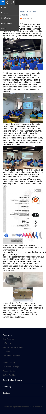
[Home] (7, 2)
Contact (6, 393)
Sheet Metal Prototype (11, 367)
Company (7, 386)
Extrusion (6, 351)
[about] (12, 2)
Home (3, 8)
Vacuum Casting (9, 362)
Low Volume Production (11, 356)
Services (4, 13)
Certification (6, 18)
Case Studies (6, 23)
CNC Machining (8, 339)
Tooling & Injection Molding (12, 347)
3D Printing (7, 343)
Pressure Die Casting (10, 371)
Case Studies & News (12, 380)
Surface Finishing (9, 375)
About (3, 28)
